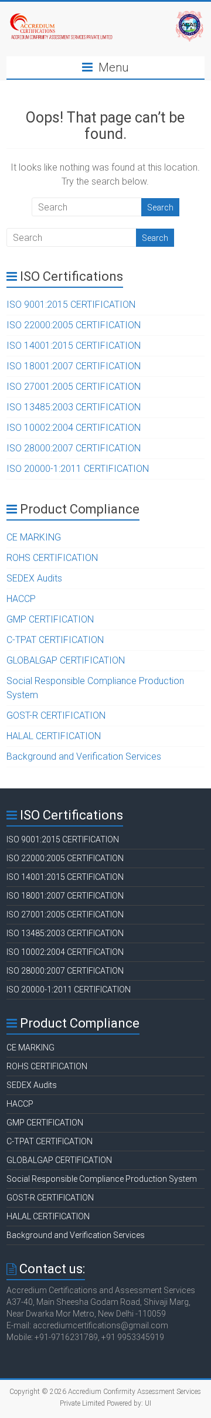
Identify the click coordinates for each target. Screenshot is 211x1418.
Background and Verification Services (83, 756)
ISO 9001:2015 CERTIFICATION (70, 304)
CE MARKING (33, 537)
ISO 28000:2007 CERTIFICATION (73, 448)
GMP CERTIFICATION (50, 619)
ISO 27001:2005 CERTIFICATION (73, 386)
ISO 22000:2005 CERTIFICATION (73, 325)
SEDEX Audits (34, 578)
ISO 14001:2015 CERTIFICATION (73, 345)
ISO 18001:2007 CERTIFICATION (73, 366)
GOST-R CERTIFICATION (56, 715)
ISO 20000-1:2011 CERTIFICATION (77, 468)
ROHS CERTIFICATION (52, 557)
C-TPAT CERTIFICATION (55, 639)
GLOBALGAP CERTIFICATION (65, 660)
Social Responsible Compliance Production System (101, 1179)
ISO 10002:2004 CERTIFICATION (73, 427)
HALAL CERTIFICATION (53, 736)
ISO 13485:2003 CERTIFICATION (73, 407)
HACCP (21, 598)
